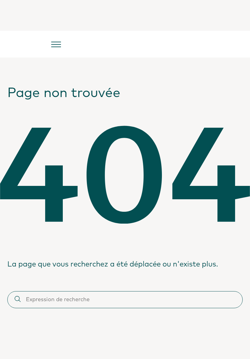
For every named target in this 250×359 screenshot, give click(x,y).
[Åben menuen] (56, 44)
